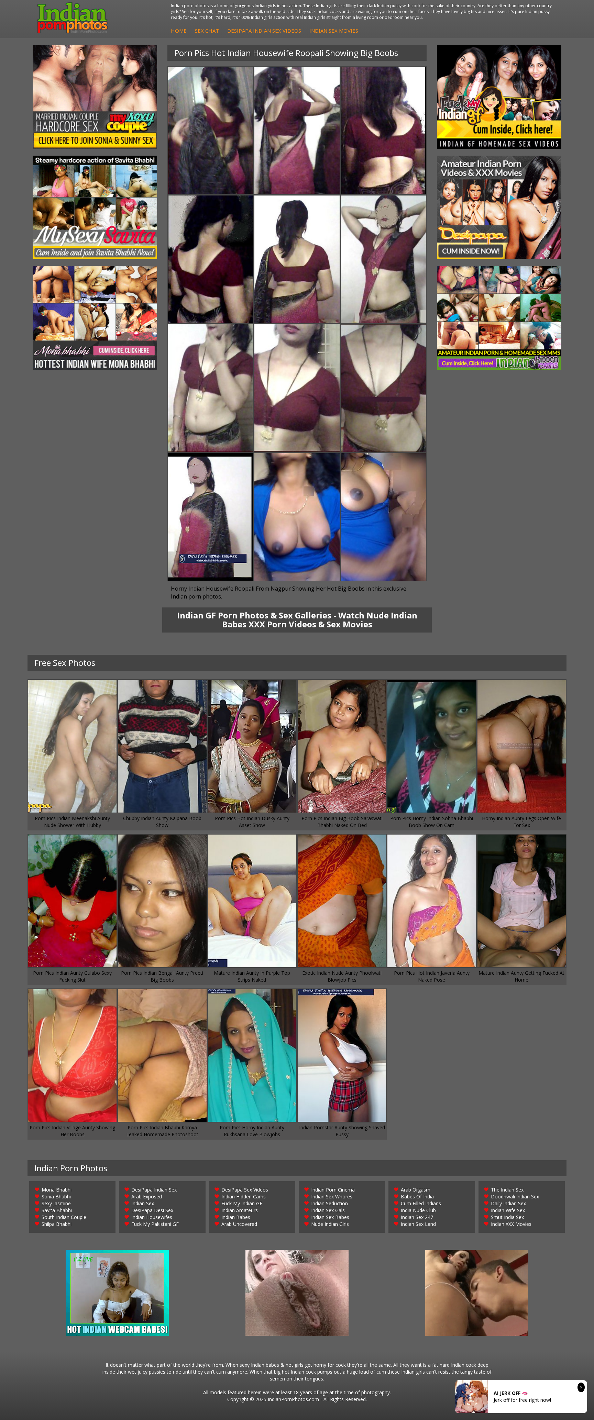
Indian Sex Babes (330, 1217)
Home (179, 30)
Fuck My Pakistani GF (155, 1224)
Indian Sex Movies (333, 30)
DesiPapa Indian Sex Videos (264, 30)
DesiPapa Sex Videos (244, 1189)
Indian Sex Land (418, 1224)
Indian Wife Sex (508, 1210)
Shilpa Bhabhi (57, 1224)
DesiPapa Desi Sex (152, 1210)
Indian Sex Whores (331, 1196)
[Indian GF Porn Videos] (499, 97)
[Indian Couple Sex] (95, 97)
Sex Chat (207, 30)
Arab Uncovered (239, 1224)
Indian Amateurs (239, 1210)
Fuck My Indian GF (241, 1203)
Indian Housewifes (151, 1217)
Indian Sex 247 (417, 1217)
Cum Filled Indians (421, 1203)
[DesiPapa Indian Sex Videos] (499, 207)
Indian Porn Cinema (333, 1189)
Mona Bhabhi (57, 1189)
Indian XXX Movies (511, 1224)
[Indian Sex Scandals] (499, 318)
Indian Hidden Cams (243, 1196)
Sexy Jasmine (56, 1203)
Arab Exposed (146, 1196)
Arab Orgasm (415, 1189)
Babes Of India (417, 1196)
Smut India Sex (507, 1217)
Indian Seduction (329, 1203)
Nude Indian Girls (330, 1224)
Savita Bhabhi (57, 1210)
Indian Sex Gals (328, 1210)
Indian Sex (142, 1203)
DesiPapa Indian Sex (154, 1189)
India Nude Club (418, 1210)
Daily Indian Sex (508, 1203)
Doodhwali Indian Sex (515, 1196)
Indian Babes (235, 1217)
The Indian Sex (507, 1189)
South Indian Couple (64, 1217)
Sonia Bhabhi (56, 1196)
